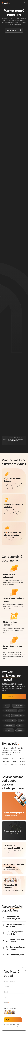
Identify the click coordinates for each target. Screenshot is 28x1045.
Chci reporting (11, 30)
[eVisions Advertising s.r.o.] (6, 3)
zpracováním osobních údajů (11, 1026)
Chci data (11, 697)
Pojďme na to (10, 1020)
